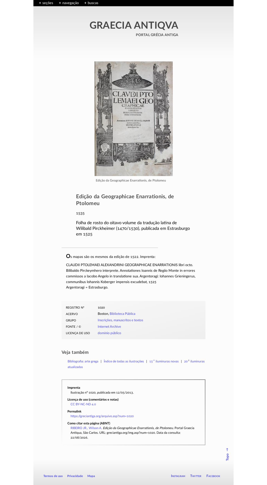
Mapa (91, 476)
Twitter (195, 476)
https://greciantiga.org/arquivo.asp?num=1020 (102, 416)
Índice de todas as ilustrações (124, 361)
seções (47, 3)
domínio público (109, 333)
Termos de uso (53, 476)
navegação (70, 3)
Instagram (178, 476)
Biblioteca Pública (122, 313)
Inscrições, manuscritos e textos (120, 320)
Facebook (213, 476)
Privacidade (75, 476)
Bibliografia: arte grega (83, 361)
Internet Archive (109, 326)
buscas (93, 3)
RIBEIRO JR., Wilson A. (86, 428)
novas (164, 361)
